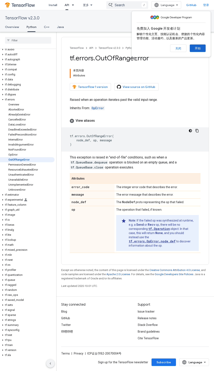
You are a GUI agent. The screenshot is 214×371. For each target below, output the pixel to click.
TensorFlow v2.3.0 (22, 18)
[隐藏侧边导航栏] (50, 363)
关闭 (178, 48)
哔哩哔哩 (67, 331)
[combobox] (127, 5)
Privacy (78, 353)
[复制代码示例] (197, 130)
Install (53, 5)
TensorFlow (77, 47)
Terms (65, 353)
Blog (64, 311)
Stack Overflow (148, 325)
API (67, 5)
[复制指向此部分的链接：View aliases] (99, 120)
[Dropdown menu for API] (74, 5)
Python (31, 27)
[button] (27, 49)
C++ (47, 27)
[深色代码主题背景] (190, 130)
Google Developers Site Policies (174, 274)
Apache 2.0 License (118, 274)
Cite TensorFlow (148, 338)
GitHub (191, 5)
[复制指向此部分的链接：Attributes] (89, 178)
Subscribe (164, 362)
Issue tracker (146, 311)
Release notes (147, 318)
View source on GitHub (139, 87)
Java (60, 27)
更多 (86, 5)
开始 (198, 48)
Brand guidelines (149, 331)
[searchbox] (28, 40)
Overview (12, 27)
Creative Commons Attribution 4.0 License (174, 270)
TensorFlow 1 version (93, 87)
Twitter (66, 325)
